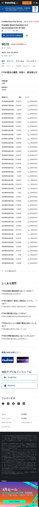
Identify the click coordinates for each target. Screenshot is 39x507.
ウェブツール (6, 426)
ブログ (4, 414)
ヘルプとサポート (26, 422)
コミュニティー (32, 61)
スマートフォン (6, 418)
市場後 (5, 55)
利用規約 (4, 481)
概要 (3, 66)
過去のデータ (26, 66)
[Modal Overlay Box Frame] (19, 494)
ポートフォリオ (6, 422)
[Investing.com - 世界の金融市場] (11, 3)
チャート (10, 61)
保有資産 (18, 66)
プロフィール (10, 66)
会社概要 (24, 414)
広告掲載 (24, 418)
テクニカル (20, 61)
